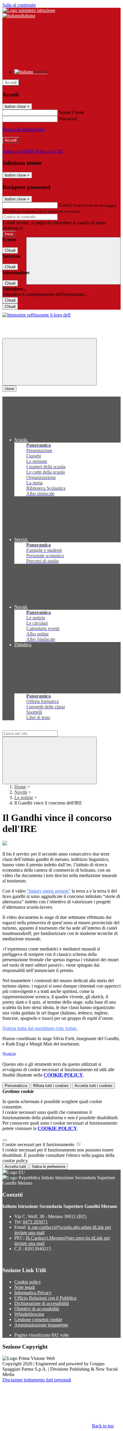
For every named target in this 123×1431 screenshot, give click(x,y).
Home (20, 786)
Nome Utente (71, 112)
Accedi (11, 82)
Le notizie (23, 797)
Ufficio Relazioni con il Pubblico (45, 1298)
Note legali (24, 1287)
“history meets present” (48, 890)
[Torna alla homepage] (36, 314)
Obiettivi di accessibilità (36, 1308)
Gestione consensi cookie (38, 1319)
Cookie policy (27, 1281)
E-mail (65, 205)
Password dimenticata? (23, 129)
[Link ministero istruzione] (28, 10)
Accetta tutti (94, 1085)
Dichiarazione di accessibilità (41, 1303)
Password (68, 118)
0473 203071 (35, 1221)
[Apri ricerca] (73, 261)
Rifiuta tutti (51, 1085)
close (9, 388)
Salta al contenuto (19, 4)
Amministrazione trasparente (41, 1324)
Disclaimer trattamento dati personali (36, 1379)
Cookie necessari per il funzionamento (39, 1144)
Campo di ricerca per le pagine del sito (38, 727)
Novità (20, 792)
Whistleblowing (29, 1314)
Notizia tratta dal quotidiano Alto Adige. (40, 1028)
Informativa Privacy (33, 1292)
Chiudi (10, 250)
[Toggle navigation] (49, 362)
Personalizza (16, 1085)
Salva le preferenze (48, 1166)
